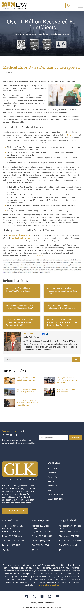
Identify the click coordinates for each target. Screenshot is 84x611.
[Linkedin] (43, 334)
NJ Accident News (55, 499)
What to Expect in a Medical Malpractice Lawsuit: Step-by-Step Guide (62, 291)
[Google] (3, 550)
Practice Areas (53, 477)
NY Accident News (55, 494)
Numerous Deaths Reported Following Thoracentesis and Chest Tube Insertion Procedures (62, 322)
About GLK (52, 468)
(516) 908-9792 (36, 256)
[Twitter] (42, 410)
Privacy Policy (42, 585)
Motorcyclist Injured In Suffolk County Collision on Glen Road (67, 380)
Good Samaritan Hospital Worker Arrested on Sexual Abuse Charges (27, 402)
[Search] (76, 359)
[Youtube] (57, 596)
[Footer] (34, 596)
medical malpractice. (21, 238)
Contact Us (52, 486)
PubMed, (70, 135)
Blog (49, 490)
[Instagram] (50, 596)
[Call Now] (68, 5)
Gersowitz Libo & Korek (19, 235)
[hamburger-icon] (80, 5)
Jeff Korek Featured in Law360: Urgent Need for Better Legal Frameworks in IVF (19, 322)
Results (50, 481)
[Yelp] (8, 550)
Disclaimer (55, 585)
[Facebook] (45, 410)
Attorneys (51, 473)
